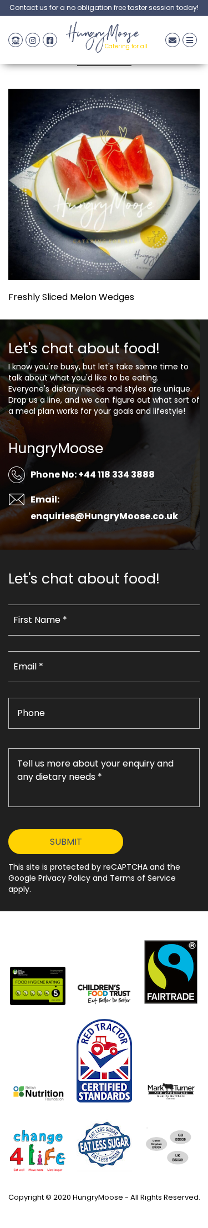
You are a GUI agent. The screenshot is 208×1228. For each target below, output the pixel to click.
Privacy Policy (104, 1210)
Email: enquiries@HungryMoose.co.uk (104, 507)
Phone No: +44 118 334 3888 (93, 474)
